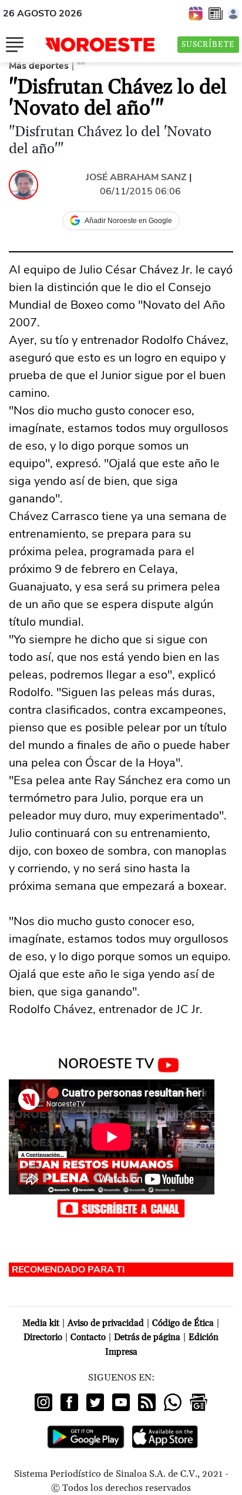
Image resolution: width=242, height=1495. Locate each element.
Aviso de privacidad (106, 1323)
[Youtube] (121, 1402)
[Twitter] (95, 1402)
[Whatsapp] (172, 1402)
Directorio (42, 1337)
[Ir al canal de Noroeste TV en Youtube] (121, 1062)
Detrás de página (147, 1337)
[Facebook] (69, 1402)
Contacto (88, 1337)
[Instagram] (43, 1402)
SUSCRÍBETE (208, 44)
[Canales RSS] (147, 1402)
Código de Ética (183, 1323)
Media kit (40, 1323)
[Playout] (196, 13)
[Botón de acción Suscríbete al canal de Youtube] (121, 1207)
